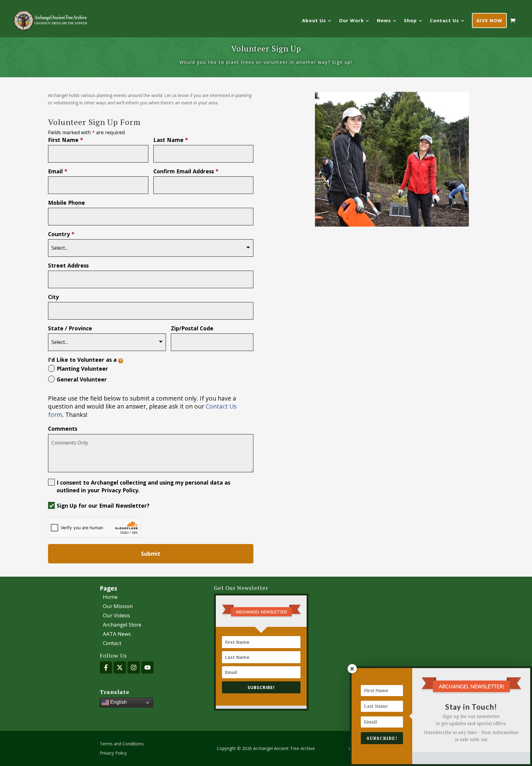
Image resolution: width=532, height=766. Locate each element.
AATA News (117, 634)
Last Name (170, 139)
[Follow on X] (120, 667)
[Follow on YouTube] (147, 667)
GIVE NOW (489, 20)
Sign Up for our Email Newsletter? (103, 505)
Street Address (68, 265)
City (53, 296)
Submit (150, 553)
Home (110, 597)
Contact (112, 644)
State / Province (70, 328)
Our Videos (116, 616)
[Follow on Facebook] (106, 667)
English (118, 702)
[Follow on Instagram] (133, 667)
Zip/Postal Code (192, 328)
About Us (314, 20)
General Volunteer (82, 379)
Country (61, 234)
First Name (65, 139)
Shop (410, 20)
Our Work (351, 20)
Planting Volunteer (82, 368)
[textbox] (147, 247)
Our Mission (118, 607)
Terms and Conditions (122, 744)
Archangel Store (122, 625)
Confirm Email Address (186, 171)
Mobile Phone (66, 202)
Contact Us (444, 20)
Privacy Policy (113, 753)
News (384, 20)
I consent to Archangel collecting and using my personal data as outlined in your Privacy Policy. (143, 486)
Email (57, 171)
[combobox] (150, 247)
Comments (62, 428)
